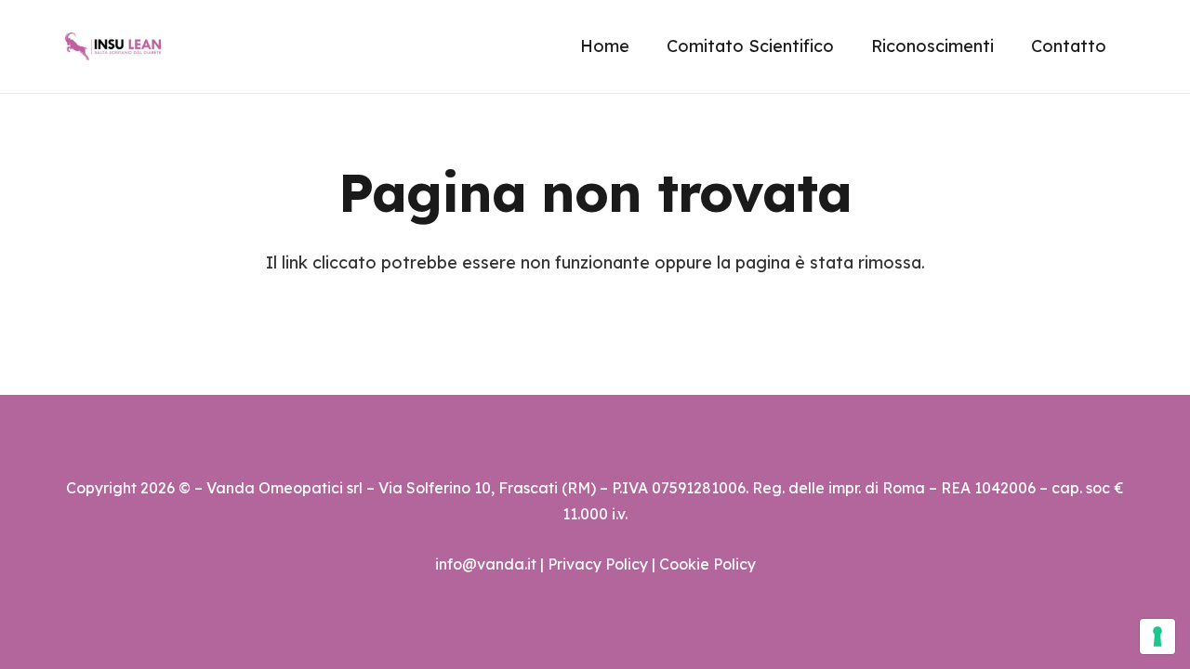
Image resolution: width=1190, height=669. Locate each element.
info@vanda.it (485, 564)
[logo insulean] (113, 46)
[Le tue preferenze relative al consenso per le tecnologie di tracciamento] (1157, 636)
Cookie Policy (707, 564)
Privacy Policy (598, 564)
